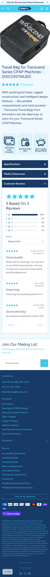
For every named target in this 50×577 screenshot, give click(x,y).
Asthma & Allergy (10, 425)
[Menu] (3, 8)
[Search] (8, 8)
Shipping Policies (10, 462)
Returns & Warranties (12, 466)
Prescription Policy (11, 470)
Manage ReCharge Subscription (17, 487)
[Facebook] (20, 573)
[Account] (41, 8)
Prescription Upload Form (14, 474)
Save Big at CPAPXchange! (15, 408)
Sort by (8, 237)
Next (40, 325)
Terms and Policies (25, 568)
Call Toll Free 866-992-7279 (15, 382)
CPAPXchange (28, 563)
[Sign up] (44, 363)
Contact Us (7, 479)
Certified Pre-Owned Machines (17, 429)
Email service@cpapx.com (15, 392)
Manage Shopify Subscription (16, 483)
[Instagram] (25, 573)
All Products (8, 404)
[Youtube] (29, 573)
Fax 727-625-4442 (11, 387)
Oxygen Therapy (10, 421)
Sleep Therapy (9, 416)
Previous (11, 325)
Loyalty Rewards (10, 457)
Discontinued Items (11, 433)
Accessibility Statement (13, 453)
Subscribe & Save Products (15, 412)
